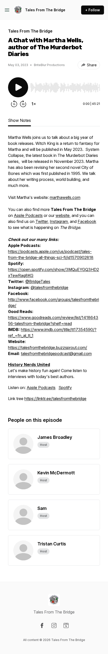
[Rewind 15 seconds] (14, 103)
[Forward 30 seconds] (23, 103)
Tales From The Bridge (45, 10)
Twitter (41, 221)
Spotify (65, 387)
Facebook (87, 221)
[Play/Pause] (18, 87)
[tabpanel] (54, 270)
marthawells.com (65, 197)
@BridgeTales (37, 281)
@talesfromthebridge (49, 287)
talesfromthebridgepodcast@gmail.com (56, 353)
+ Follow (92, 10)
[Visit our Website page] (66, 625)
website (63, 215)
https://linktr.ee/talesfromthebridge (55, 398)
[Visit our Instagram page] (54, 625)
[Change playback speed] (34, 103)
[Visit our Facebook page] (41, 625)
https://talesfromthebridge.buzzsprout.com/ (47, 347)
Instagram (59, 221)
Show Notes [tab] (19, 120)
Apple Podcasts (28, 215)
